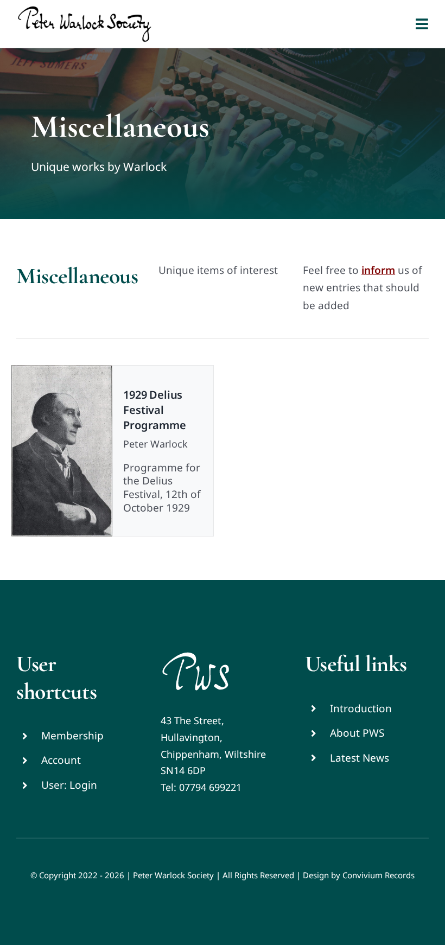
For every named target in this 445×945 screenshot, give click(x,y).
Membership (72, 736)
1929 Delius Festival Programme (154, 409)
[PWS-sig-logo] (196, 655)
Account (61, 760)
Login (83, 785)
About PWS (357, 733)
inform (378, 270)
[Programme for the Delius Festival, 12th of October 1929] (61, 451)
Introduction (361, 708)
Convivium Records (378, 875)
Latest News (359, 758)
